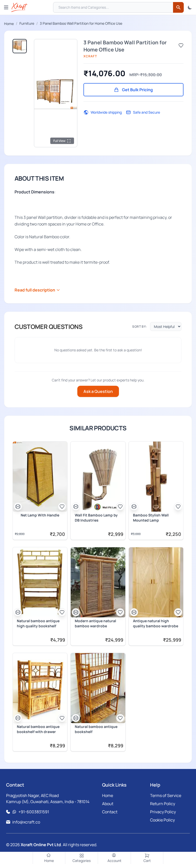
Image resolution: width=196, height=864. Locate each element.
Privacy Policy (163, 812)
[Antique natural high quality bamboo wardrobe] (156, 582)
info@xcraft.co (26, 822)
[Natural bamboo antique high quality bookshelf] (40, 582)
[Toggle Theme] (190, 7)
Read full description (35, 290)
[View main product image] (20, 46)
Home (9, 23)
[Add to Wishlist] (180, 45)
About (107, 803)
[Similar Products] (18, 506)
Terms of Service (165, 795)
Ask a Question (98, 391)
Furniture (26, 23)
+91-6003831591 (33, 812)
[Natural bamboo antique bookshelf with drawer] (40, 688)
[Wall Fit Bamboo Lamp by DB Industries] (98, 477)
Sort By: (139, 327)
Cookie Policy (162, 820)
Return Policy (162, 803)
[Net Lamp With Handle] (40, 477)
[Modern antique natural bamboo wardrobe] (98, 582)
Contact (109, 812)
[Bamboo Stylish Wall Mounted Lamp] (156, 477)
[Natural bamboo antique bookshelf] (98, 688)
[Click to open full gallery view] (55, 93)
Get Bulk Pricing (137, 89)
